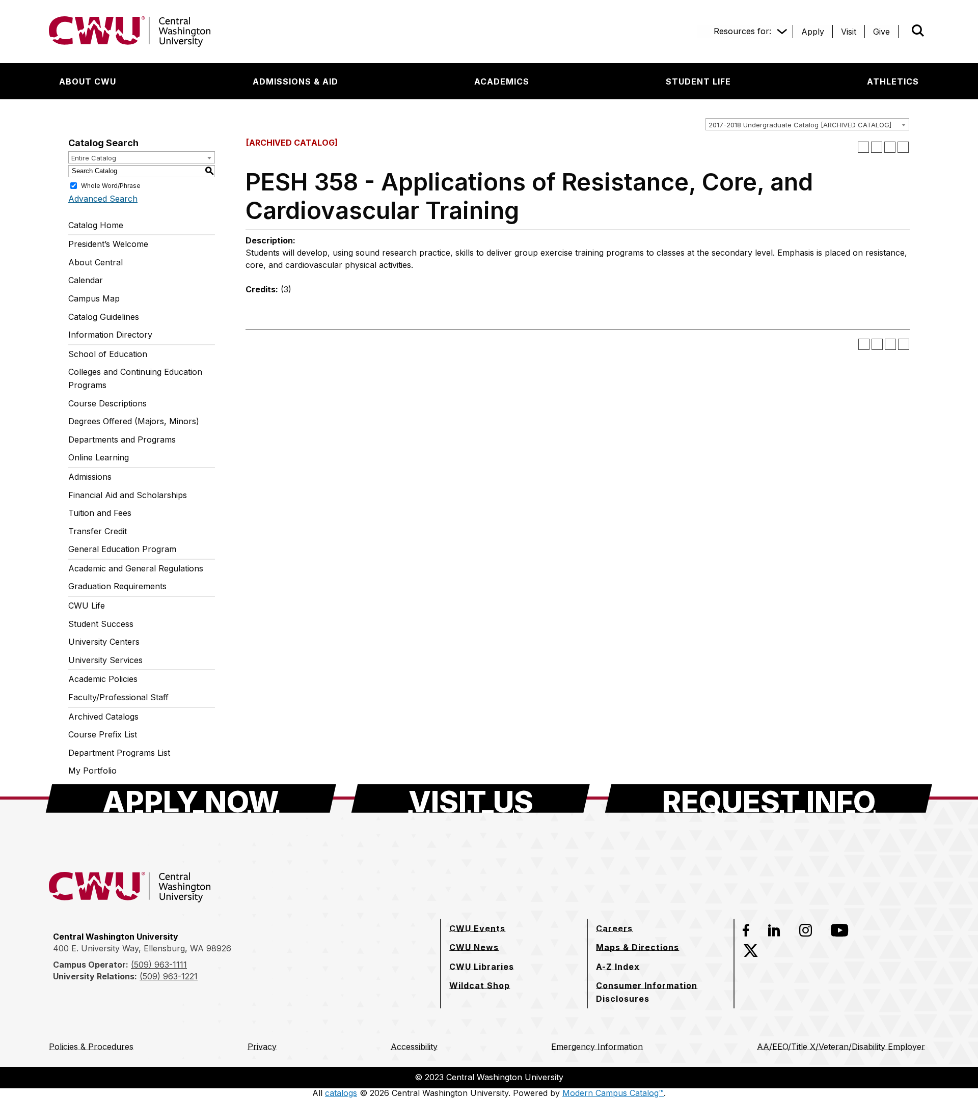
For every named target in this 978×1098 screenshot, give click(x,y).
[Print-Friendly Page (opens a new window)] (889, 147)
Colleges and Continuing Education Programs (135, 378)
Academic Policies (103, 679)
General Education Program (122, 549)
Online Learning (98, 457)
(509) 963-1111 (159, 964)
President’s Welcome (108, 244)
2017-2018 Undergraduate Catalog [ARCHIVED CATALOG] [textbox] (800, 125)
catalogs (341, 1093)
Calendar (85, 280)
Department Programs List (119, 753)
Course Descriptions (107, 403)
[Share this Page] (876, 147)
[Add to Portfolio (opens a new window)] (863, 147)
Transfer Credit (97, 531)
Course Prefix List (102, 734)
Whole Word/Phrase (111, 185)
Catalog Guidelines (103, 317)
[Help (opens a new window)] (903, 147)
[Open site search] (918, 30)
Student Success (100, 624)
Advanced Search (103, 199)
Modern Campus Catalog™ (613, 1093)
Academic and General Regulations (135, 568)
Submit (903, 31)
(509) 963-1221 (169, 976)
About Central (95, 262)
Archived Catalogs (103, 716)
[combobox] (807, 124)
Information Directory (110, 335)
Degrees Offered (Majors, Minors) (133, 421)
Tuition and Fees (99, 513)
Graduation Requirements (117, 586)
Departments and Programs (122, 439)
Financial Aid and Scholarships (127, 495)
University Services (105, 660)
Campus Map (94, 298)
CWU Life (86, 605)
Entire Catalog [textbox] (93, 158)
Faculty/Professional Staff (118, 697)
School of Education (107, 354)
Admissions (90, 477)
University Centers (104, 642)
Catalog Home (95, 225)
